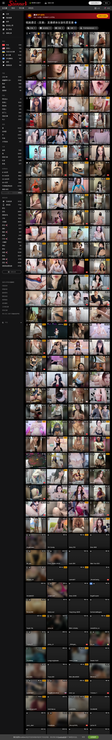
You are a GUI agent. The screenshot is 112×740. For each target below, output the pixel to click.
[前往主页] (17, 3)
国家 (72, 28)
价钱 (31, 28)
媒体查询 (4, 293)
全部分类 (13, 272)
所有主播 (4, 310)
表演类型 (45, 28)
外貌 (59, 28)
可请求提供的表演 (88, 28)
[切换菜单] (3, 3)
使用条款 (4, 300)
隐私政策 (4, 296)
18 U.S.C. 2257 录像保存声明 (10, 314)
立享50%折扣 (102, 16)
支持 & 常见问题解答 (8, 282)
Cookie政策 (62, 737)
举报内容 (4, 289)
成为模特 (4, 303)
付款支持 (4, 285)
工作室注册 (5, 307)
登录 (106, 3)
